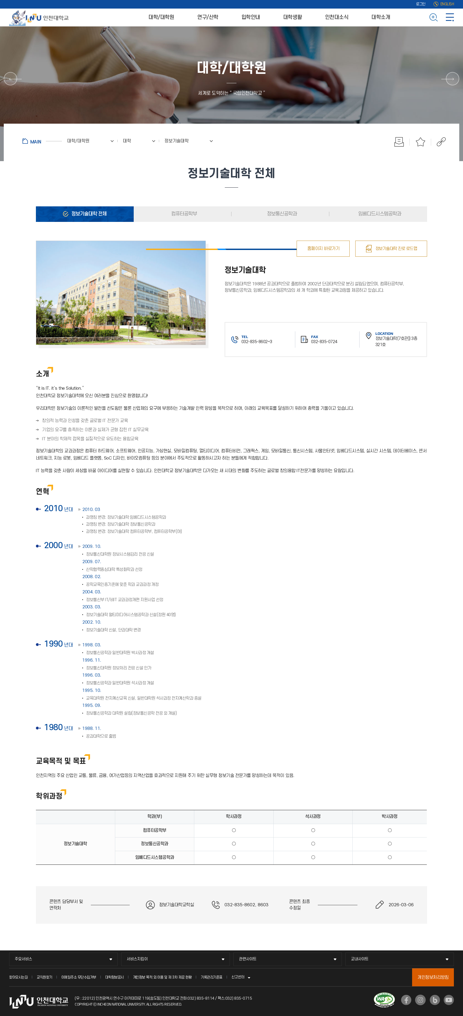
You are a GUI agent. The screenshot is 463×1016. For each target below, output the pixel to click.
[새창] (406, 1000)
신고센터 (238, 977)
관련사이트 (247, 959)
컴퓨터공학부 (183, 214)
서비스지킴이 (137, 959)
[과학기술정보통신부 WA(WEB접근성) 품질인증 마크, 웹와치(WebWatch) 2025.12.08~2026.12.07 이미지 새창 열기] (384, 995)
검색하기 (434, 17)
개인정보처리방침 (433, 977)
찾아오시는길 (18, 977)
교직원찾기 (44, 977)
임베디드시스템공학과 (379, 214)
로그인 (420, 4)
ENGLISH (447, 4)
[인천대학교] (40, 17)
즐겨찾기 (420, 142)
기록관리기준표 (211, 977)
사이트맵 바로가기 (450, 17)
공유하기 (438, 142)
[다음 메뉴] (452, 78)
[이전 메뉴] (10, 78)
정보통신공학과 (281, 214)
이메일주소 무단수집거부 (78, 977)
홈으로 (42, 141)
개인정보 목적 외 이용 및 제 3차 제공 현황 (162, 977)
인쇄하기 (399, 142)
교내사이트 (359, 959)
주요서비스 (23, 959)
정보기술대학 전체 (88, 214)
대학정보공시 (114, 977)
